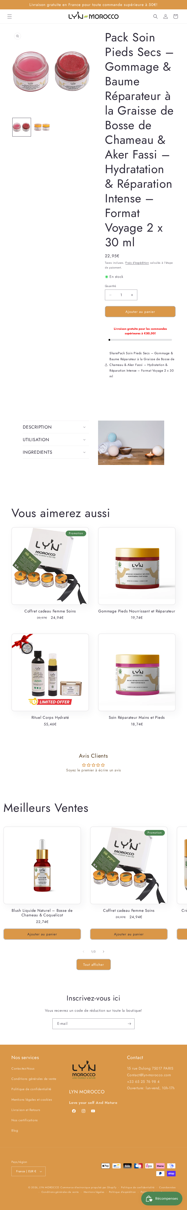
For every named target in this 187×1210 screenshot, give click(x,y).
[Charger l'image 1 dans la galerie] (22, 127)
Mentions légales (94, 1192)
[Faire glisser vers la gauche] (83, 952)
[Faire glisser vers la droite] (104, 952)
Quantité (110, 286)
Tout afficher (93, 964)
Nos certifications (24, 1120)
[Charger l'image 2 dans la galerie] (42, 127)
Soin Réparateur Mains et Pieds (137, 717)
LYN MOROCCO (49, 1187)
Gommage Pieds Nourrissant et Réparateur (136, 611)
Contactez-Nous (22, 1068)
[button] (10, 16)
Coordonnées (167, 1187)
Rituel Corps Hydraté (50, 717)
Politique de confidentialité (31, 1089)
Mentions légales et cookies (31, 1099)
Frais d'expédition (137, 263)
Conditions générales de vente (33, 1078)
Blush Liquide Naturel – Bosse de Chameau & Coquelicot (42, 913)
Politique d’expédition (122, 1192)
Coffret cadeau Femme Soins (50, 611)
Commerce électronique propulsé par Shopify (88, 1187)
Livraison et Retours (25, 1110)
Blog (14, 1130)
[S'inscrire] (129, 1023)
